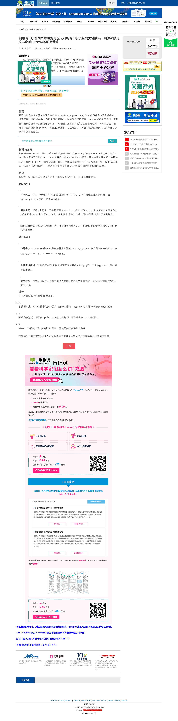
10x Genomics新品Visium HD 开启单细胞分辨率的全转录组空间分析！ (51, 633)
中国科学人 (68, 22)
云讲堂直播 (102, 22)
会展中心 (114, 22)
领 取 (112, 141)
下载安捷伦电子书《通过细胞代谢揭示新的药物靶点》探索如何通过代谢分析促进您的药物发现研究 (64, 626)
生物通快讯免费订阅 (136, 3)
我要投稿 (152, 53)
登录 (123, 3)
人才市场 (45, 22)
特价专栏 (125, 22)
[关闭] (47, 87)
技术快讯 (137, 22)
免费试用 (148, 22)
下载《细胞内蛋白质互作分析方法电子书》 (37, 645)
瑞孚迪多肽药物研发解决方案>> (37, 141)
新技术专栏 (56, 22)
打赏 (69, 346)
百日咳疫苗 (132, 69)
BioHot (91, 22)
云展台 (79, 22)
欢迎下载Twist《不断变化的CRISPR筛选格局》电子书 (42, 639)
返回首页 (55, 3)
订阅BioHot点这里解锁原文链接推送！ (42, 95)
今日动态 (33, 22)
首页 (22, 22)
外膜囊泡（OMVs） (142, 69)
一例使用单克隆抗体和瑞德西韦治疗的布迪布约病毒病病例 (153, 163)
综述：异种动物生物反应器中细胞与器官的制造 (149, 158)
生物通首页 (23, 29)
